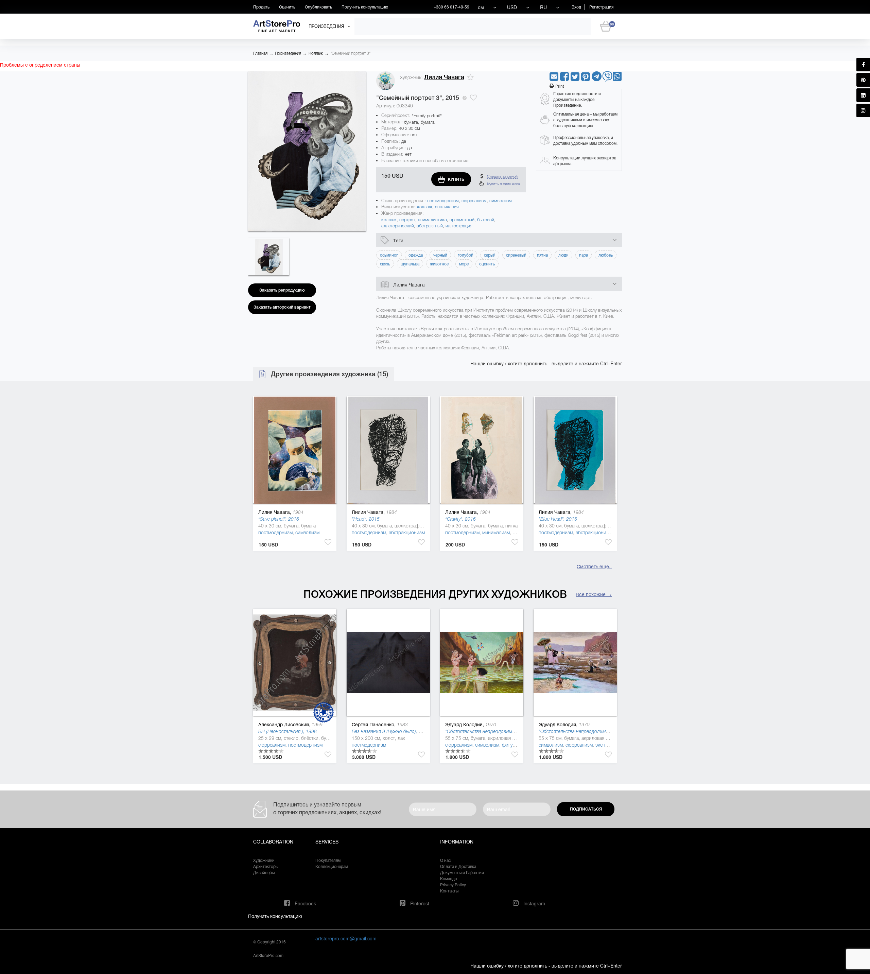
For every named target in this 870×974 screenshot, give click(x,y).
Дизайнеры (264, 872)
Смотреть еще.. (594, 566)
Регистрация (601, 7)
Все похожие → (594, 594)
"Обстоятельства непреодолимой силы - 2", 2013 (592, 731)
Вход (576, 7)
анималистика (432, 219)
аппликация (447, 206)
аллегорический (397, 225)
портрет (407, 219)
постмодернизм (443, 200)
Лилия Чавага (444, 77)
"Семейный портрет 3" (350, 53)
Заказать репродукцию (282, 290)
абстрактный (430, 225)
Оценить (287, 7)
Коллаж (316, 53)
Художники (264, 860)
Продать (261, 7)
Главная (260, 53)
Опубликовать (318, 7)
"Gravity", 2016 (460, 519)
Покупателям (328, 860)
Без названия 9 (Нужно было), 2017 (391, 731)
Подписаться (586, 809)
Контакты (449, 890)
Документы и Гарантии (462, 872)
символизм (500, 200)
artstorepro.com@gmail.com (346, 938)
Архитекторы (265, 866)
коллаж (424, 206)
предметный (462, 219)
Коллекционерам (331, 866)
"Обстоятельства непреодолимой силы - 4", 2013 (498, 731)
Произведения (288, 53)
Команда (448, 878)
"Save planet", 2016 (278, 519)
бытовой (485, 219)
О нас (445, 860)
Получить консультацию (365, 7)
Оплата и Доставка (458, 866)
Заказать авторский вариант (282, 307)
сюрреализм (474, 200)
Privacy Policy (453, 884)
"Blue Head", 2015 (558, 519)
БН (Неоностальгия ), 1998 (287, 731)
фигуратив (513, 745)
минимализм (496, 532)
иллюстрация (459, 225)
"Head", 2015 (366, 519)
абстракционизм (407, 532)
